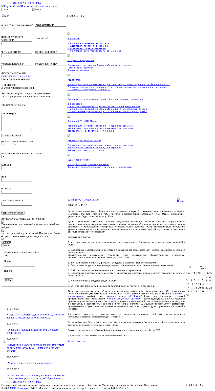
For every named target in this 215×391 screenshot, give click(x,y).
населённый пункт (24, 141)
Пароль (8, 270)
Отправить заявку (12, 135)
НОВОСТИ (8, 3)
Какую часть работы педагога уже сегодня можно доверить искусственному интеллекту (35, 316)
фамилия (6, 164)
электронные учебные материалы (124, 298)
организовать (176, 293)
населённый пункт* (22, 25)
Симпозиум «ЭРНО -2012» (83, 199)
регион (5, 141)
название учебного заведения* (12, 38)
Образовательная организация (21, 252)
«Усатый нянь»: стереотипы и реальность (30, 363)
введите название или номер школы (22, 153)
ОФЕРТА (35, 3)
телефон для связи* (46, 51)
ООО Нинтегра (19, 388)
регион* (6, 25)
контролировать (76, 296)
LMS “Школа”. (136, 296)
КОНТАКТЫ (22, 3)
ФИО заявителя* (44, 24)
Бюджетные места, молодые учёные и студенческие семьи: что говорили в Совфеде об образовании (36, 377)
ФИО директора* (11, 51)
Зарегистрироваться (13, 212)
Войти (6, 245)
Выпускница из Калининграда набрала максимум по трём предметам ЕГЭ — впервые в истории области (35, 347)
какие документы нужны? (16, 76)
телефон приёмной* (12, 63)
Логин (7, 261)
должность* (41, 38)
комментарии (9, 113)
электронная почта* (46, 63)
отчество (6, 188)
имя (3, 176)
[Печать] (181, 201)
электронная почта (12, 200)
